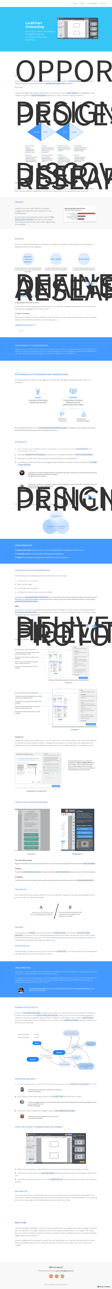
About (82, 3)
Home (75, 3)
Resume (102, 3)
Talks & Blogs (92, 3)
